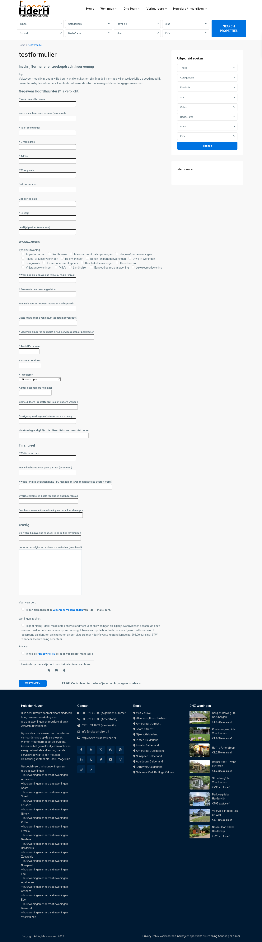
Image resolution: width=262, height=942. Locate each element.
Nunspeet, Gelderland (149, 756)
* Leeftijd (24, 213)
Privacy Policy (46, 653)
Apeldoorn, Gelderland (149, 761)
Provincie (122, 23)
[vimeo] (120, 759)
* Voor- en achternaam (32, 99)
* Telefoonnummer (29, 127)
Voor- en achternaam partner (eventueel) (42, 113)
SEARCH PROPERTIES (229, 29)
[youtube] (111, 759)
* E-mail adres (27, 141)
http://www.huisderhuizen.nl (99, 737)
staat (119, 33)
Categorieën (75, 23)
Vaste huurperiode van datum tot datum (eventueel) (48, 317)
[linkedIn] (81, 759)
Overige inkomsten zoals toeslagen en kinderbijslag (48, 495)
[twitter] (101, 750)
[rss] (91, 750)
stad (167, 23)
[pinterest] (101, 759)
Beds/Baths (74, 33)
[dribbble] (111, 750)
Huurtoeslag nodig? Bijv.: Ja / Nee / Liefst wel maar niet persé (54, 430)
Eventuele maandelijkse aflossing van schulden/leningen (51, 510)
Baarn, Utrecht (144, 729)
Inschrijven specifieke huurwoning (197, 936)
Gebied (24, 33)
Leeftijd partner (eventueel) (34, 227)
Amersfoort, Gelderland (150, 750)
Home (90, 8)
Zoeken (207, 145)
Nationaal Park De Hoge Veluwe (155, 772)
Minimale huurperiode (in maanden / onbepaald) (46, 303)
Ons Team (130, 8)
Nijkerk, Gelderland (147, 734)
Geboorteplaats (28, 198)
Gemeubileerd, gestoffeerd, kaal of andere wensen (48, 402)
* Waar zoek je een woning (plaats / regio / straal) (47, 275)
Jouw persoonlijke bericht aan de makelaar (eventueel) (50, 547)
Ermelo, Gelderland (147, 745)
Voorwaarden (168, 936)
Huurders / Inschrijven (188, 8)
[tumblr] (91, 759)
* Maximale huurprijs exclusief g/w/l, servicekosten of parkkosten (56, 331)
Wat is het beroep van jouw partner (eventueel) (45, 467)
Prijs (167, 33)
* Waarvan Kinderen (30, 360)
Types (23, 23)
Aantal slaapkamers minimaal (35, 387)
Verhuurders (155, 8)
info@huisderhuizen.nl (95, 731)
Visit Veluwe (143, 713)
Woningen (107, 8)
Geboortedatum (28, 184)
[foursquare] (91, 769)
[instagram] (81, 769)
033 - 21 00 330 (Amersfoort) (99, 719)
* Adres (23, 156)
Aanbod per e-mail (229, 936)
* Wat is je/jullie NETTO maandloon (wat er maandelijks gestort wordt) (65, 481)
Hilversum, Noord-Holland (151, 718)
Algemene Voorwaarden (68, 609)
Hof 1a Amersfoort (223, 747)
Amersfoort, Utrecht (148, 723)
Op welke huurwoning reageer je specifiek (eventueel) (50, 533)
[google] (120, 750)
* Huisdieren (26, 374)
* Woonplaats (26, 170)
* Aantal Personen (29, 346)
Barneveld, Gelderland (149, 766)
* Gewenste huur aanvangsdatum (37, 289)
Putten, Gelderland (147, 740)
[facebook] (81, 750)
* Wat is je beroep (29, 453)
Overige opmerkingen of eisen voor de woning (45, 416)
